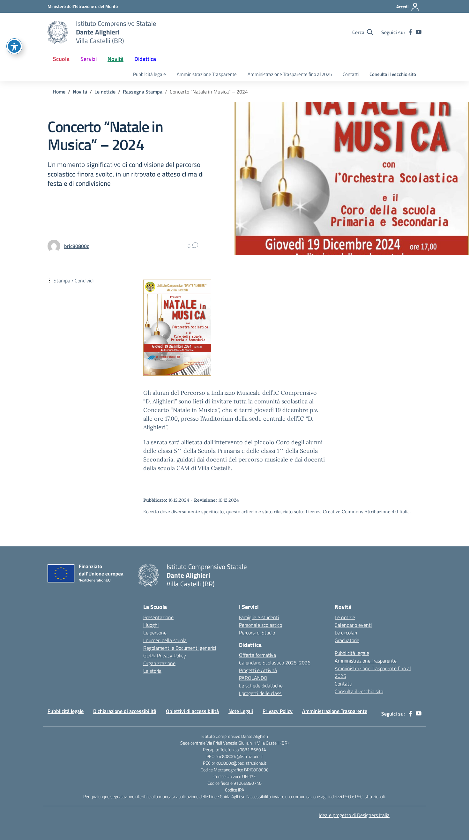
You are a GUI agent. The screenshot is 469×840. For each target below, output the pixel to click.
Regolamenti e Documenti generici (179, 648)
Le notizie (345, 617)
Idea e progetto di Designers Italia (354, 815)
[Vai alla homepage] (58, 32)
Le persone (155, 632)
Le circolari (346, 632)
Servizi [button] (88, 59)
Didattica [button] (145, 59)
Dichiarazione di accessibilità (124, 711)
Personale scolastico (260, 625)
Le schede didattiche (261, 685)
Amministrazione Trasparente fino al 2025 (290, 74)
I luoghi (151, 625)
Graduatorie (347, 640)
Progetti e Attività (258, 670)
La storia (152, 671)
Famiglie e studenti (259, 617)
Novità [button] (115, 59)
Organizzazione (159, 663)
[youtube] (418, 32)
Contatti (351, 74)
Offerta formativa (257, 655)
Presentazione (158, 617)
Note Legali (240, 711)
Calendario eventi (353, 625)
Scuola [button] (61, 59)
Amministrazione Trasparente (207, 74)
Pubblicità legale (149, 74)
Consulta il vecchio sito (392, 74)
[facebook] (410, 32)
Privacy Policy (278, 711)
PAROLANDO (253, 678)
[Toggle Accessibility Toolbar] (14, 46)
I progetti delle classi (260, 693)
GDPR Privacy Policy (164, 655)
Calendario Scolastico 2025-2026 (274, 662)
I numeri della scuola (165, 640)
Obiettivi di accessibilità (192, 711)
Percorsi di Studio (257, 632)
